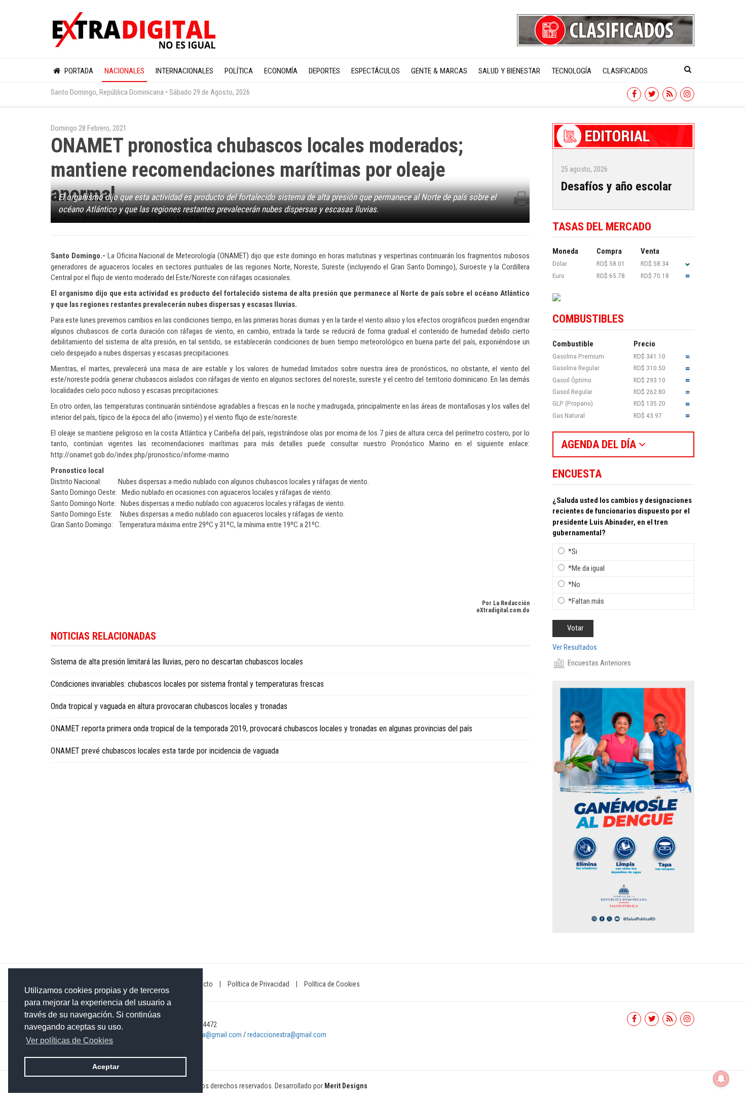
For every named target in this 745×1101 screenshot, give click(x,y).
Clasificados (625, 70)
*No (574, 584)
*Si (572, 551)
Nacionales (124, 70)
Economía (280, 70)
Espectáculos (375, 70)
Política (239, 70)
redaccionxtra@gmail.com (204, 1035)
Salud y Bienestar (509, 70)
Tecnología (571, 70)
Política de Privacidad (258, 984)
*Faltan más (586, 601)
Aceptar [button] (105, 1067)
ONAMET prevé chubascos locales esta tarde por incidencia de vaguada (165, 751)
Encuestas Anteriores (599, 662)
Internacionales (184, 70)
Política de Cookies (332, 984)
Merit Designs (345, 1086)
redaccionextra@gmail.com (286, 1035)
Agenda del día (600, 444)
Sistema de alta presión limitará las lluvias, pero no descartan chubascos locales (177, 661)
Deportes (324, 70)
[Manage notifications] (721, 1079)
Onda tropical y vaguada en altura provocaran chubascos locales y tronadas (169, 706)
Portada (77, 70)
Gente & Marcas (439, 70)
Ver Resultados (574, 647)
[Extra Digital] (135, 30)
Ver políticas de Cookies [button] (69, 1040)
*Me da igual (586, 568)
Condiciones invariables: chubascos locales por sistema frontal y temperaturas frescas (187, 684)
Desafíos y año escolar (616, 186)
